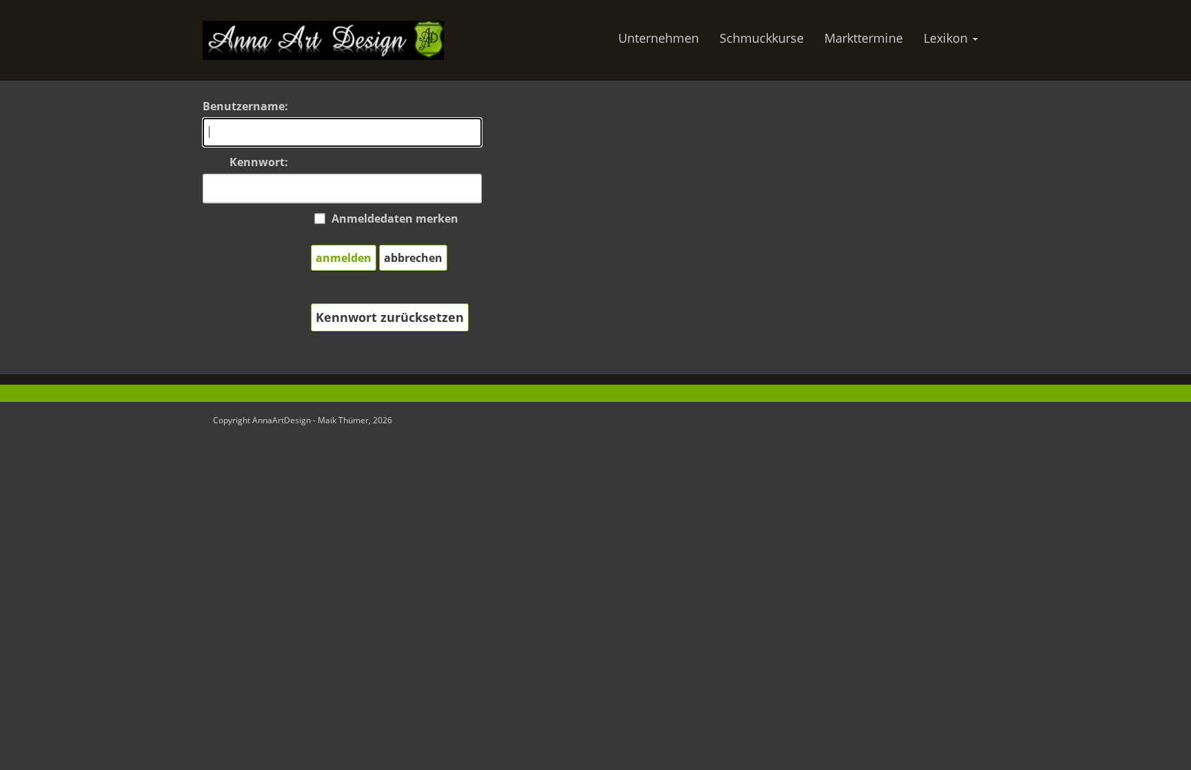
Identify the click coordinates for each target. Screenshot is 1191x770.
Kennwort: (259, 162)
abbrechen (413, 257)
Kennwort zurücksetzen (390, 317)
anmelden (343, 257)
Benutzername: (245, 106)
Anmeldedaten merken (395, 218)
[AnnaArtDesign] (323, 39)
